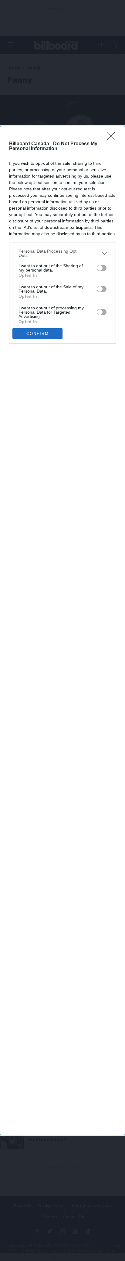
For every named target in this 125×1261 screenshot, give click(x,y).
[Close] (113, 138)
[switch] (101, 268)
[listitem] (62, 253)
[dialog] (62, 630)
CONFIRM (37, 333)
